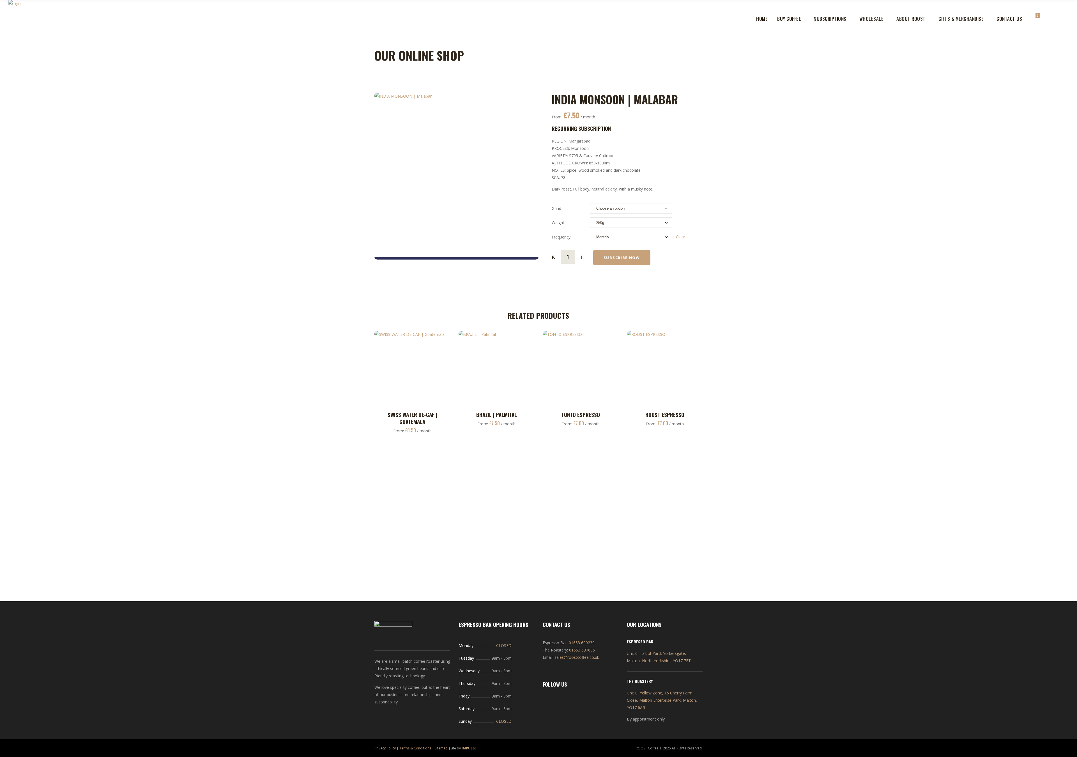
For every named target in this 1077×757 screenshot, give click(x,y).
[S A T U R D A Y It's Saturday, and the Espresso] (874, 482)
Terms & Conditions (415, 748)
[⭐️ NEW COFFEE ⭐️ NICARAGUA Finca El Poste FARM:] (471, 522)
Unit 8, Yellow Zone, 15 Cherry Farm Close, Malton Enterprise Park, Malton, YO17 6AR (662, 700)
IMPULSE (469, 748)
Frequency (561, 237)
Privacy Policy (385, 748)
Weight (558, 222)
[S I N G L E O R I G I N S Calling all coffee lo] (68, 500)
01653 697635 (582, 650)
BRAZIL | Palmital (496, 414)
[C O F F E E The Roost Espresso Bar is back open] (337, 474)
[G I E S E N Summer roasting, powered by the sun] (1008, 493)
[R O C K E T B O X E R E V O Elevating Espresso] (203, 529)
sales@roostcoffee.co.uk (576, 657)
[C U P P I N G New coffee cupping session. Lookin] (740, 474)
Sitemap (441, 748)
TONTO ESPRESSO (580, 414)
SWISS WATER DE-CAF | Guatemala (412, 417)
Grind (556, 208)
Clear (680, 236)
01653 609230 (582, 642)
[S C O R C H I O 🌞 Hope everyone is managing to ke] (605, 478)
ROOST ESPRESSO (664, 414)
